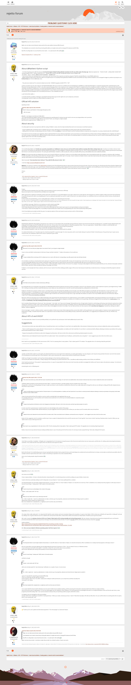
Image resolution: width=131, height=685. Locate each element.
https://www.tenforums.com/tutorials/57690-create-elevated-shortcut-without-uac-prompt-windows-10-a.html (47, 525)
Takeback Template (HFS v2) (27, 54)
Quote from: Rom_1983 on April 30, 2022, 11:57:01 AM (32, 377)
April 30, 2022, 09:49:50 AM (31, 220)
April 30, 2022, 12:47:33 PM (31, 350)
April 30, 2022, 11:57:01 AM (31, 277)
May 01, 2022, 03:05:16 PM (30, 627)
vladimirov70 (14, 637)
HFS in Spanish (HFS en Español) (28, 176)
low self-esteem (30, 448)
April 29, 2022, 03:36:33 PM (31, 64)
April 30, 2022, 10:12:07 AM (31, 242)
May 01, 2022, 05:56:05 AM (30, 437)
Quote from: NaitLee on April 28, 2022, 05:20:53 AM (31, 630)
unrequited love (75, 446)
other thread (44, 165)
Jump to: (103, 658)
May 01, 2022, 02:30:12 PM (30, 606)
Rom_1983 (15, 31)
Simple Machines (65, 681)
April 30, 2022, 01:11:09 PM (31, 374)
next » (122, 31)
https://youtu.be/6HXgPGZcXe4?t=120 (36, 162)
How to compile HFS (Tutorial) (41, 176)
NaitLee (14, 51)
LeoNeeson (14, 154)
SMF (53, 681)
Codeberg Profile (37, 54)
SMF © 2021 (58, 681)
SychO (70, 682)
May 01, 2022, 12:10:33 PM (30, 510)
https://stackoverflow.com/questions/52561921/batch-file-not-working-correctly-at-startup (42, 524)
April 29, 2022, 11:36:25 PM (31, 145)
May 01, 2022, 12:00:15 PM (30, 471)
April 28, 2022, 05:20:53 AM (31, 41)
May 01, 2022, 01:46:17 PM (30, 537)
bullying (49, 446)
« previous (118, 31)
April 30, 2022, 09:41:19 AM (31, 185)
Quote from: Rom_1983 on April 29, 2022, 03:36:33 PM (32, 246)
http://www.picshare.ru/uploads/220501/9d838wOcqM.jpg (97, 644)
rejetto (14, 195)
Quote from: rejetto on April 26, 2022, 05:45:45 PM (31, 107)
